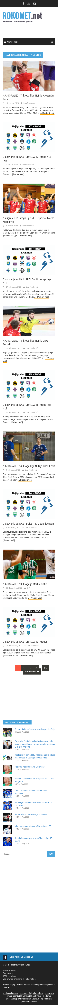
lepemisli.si (46, 998)
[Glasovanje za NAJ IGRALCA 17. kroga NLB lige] (29, 136)
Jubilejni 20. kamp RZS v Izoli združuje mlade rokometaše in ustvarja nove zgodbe (35, 756)
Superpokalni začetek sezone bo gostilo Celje (35, 729)
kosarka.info (25, 993)
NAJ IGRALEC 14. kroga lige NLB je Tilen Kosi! (29, 466)
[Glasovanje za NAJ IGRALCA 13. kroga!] (29, 621)
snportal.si (49, 993)
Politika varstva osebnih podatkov (32, 984)
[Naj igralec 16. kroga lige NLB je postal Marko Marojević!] (29, 198)
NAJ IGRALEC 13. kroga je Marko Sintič (25, 584)
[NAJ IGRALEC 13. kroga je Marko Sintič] (29, 564)
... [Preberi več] (47, 113)
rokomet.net (38, 993)
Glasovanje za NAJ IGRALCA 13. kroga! (25, 641)
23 (45, 668)
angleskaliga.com (10, 993)
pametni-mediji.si (29, 1001)
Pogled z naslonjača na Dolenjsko (30, 766)
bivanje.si (25, 995)
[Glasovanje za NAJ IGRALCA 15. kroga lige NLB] (29, 384)
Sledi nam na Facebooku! (21, 956)
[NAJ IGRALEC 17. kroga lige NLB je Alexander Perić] (29, 75)
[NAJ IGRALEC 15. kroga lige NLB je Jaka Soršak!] (29, 320)
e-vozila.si (34, 998)
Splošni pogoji (9, 984)
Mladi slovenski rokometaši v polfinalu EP (33, 826)
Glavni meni (12, 41)
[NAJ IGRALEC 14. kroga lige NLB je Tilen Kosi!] (29, 446)
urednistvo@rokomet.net (19, 964)
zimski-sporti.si (13, 995)
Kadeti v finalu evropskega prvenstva (31, 814)
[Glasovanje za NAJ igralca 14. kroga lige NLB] (29, 503)
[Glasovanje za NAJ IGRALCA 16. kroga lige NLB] (29, 259)
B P (28, 588)
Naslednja (30, 671)
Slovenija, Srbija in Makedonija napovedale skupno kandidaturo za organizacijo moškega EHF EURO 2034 (35, 744)
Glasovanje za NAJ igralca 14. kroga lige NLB (28, 523)
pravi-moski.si (22, 998)
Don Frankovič (29, 103)
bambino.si (36, 995)
